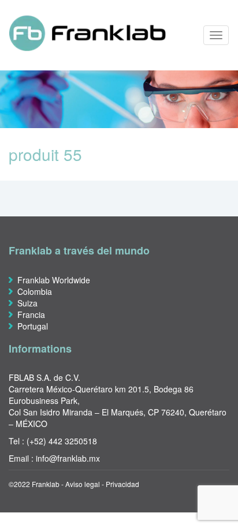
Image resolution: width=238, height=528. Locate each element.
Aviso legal (82, 484)
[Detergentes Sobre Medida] (83, 32)
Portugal (32, 326)
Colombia (34, 291)
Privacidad (122, 484)
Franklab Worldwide (53, 280)
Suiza (27, 303)
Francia (31, 314)
